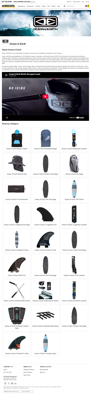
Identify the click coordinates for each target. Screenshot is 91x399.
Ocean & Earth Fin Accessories (17, 199)
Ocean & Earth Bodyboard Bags (45, 148)
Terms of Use (28, 386)
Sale (58, 6)
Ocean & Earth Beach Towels (16, 148)
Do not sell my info (26, 391)
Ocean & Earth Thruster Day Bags (74, 326)
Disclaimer (48, 386)
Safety (44, 6)
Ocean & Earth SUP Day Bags (45, 275)
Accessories (30, 6)
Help (83, 1)
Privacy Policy (35, 386)
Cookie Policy (42, 386)
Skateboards (21, 6)
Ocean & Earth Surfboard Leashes (74, 300)
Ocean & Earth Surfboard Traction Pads (17, 327)
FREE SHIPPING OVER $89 (24, 2)
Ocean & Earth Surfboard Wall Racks (45, 326)
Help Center (27, 375)
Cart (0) (87, 1)
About (5, 386)
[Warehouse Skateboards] (9, 6)
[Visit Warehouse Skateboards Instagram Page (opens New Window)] (5, 383)
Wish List (69, 1)
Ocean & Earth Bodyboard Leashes (74, 148)
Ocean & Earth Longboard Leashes (74, 224)
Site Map (22, 386)
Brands (54, 6)
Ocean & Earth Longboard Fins (45, 224)
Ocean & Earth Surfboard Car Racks (45, 300)
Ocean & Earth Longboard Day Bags (17, 224)
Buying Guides (76, 1)
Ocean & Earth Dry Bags (74, 174)
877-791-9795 (7, 2)
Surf (48, 6)
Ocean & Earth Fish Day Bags (45, 199)
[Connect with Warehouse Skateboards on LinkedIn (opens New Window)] (15, 383)
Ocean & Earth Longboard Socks (17, 250)
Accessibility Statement (56, 386)
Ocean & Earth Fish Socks (74, 199)
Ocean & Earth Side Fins (17, 275)
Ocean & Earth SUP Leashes (74, 275)
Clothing (37, 6)
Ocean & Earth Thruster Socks (45, 353)
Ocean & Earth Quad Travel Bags (74, 250)
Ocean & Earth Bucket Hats (17, 174)
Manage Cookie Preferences (10, 391)
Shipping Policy (16, 386)
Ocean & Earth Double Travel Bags (45, 174)
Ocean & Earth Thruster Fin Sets (16, 353)
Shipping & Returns (29, 369)
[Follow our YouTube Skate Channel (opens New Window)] (12, 383)
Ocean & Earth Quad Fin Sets (45, 250)
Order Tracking (28, 372)
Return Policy (10, 386)
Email (5, 369)
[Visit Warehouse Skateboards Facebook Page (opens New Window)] (8, 383)
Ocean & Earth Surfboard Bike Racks (17, 300)
